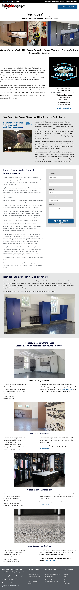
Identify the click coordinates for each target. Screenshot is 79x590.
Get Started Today (61, 221)
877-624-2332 (11, 583)
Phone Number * (53, 197)
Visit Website (64, 108)
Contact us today (68, 389)
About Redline (55, 1)
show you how (45, 504)
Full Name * (52, 173)
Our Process (48, 1)
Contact (62, 1)
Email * (51, 181)
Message (51, 204)
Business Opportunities (71, 1)
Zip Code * (52, 189)
